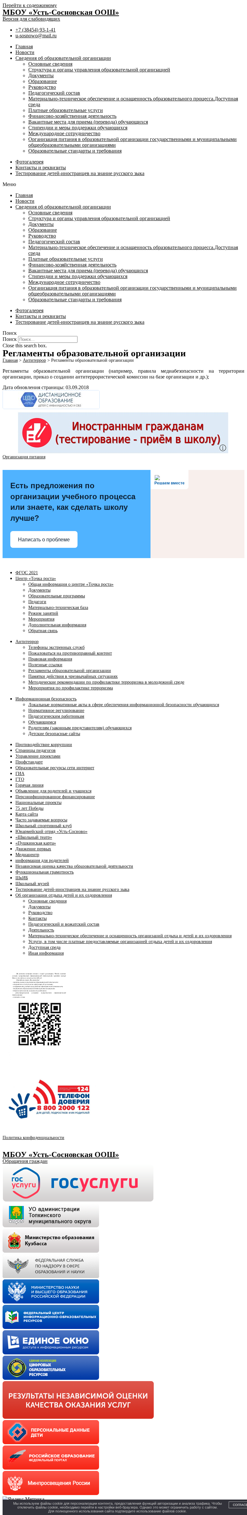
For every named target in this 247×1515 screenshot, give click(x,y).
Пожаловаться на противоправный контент (70, 653)
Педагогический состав (54, 93)
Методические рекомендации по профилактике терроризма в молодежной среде (106, 682)
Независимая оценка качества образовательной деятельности (74, 866)
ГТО (19, 779)
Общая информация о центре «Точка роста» (71, 584)
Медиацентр (27, 854)
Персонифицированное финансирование (55, 796)
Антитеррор (27, 641)
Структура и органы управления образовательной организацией (99, 69)
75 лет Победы (29, 808)
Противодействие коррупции (43, 744)
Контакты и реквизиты (40, 167)
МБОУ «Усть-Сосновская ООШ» (61, 12)
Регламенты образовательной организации (69, 670)
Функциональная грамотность (44, 872)
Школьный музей (32, 883)
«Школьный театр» (33, 837)
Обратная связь (43, 630)
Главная (24, 46)
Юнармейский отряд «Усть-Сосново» (51, 831)
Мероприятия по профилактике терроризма (70, 688)
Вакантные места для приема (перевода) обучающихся (88, 122)
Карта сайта (26, 814)
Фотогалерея (29, 161)
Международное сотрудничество (64, 133)
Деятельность (41, 930)
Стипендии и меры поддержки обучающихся (77, 127)
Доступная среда (44, 947)
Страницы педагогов (35, 750)
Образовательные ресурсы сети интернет (54, 767)
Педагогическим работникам (56, 716)
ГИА (19, 773)
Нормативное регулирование (56, 710)
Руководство (42, 87)
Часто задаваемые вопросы (41, 820)
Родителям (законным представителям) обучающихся (80, 727)
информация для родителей (42, 860)
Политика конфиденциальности (33, 1137)
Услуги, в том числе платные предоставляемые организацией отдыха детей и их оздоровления (120, 941)
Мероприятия (41, 619)
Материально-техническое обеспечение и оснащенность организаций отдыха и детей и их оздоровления (130, 935)
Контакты (37, 918)
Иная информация (46, 953)
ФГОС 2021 (26, 572)
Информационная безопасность (46, 699)
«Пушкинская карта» (35, 843)
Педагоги (37, 601)
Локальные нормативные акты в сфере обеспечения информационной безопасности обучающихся (123, 704)
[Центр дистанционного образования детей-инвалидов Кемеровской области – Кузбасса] (51, 407)
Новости (24, 52)
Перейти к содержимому (30, 5)
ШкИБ (21, 877)
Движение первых (33, 848)
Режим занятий (43, 613)
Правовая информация (50, 659)
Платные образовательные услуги (65, 110)
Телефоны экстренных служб (56, 647)
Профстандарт (29, 762)
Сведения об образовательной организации (63, 58)
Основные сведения (50, 64)
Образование (42, 81)
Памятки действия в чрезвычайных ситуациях (73, 676)
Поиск (10, 339)
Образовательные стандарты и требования (75, 151)
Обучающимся (42, 722)
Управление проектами (37, 756)
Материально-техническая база (58, 607)
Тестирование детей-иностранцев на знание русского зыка (79, 173)
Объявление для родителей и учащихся (53, 791)
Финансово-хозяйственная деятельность (72, 116)
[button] (123, 184)
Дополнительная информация (57, 624)
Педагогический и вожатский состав (63, 924)
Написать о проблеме (44, 539)
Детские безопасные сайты (54, 733)
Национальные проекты (38, 802)
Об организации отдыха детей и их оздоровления (63, 895)
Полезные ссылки (45, 664)
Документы (41, 75)
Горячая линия (29, 785)
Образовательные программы (56, 596)
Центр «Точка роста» (35, 578)
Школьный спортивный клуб (43, 825)
